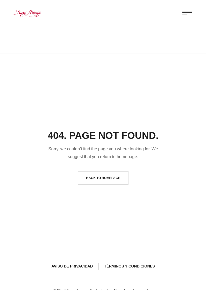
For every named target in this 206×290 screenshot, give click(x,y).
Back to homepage (103, 178)
